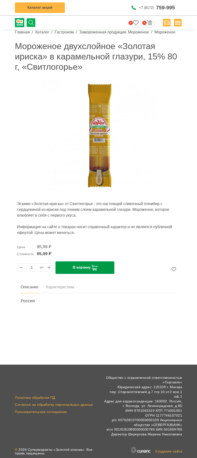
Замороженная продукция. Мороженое (114, 32)
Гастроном (64, 32)
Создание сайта (168, 451)
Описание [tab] (29, 287)
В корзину (82, 267)
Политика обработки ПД (35, 398)
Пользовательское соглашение (41, 412)
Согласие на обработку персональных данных (54, 404)
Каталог (42, 32)
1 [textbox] (32, 267)
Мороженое (164, 32)
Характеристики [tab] (60, 287)
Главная (22, 32)
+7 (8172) (157, 8)
